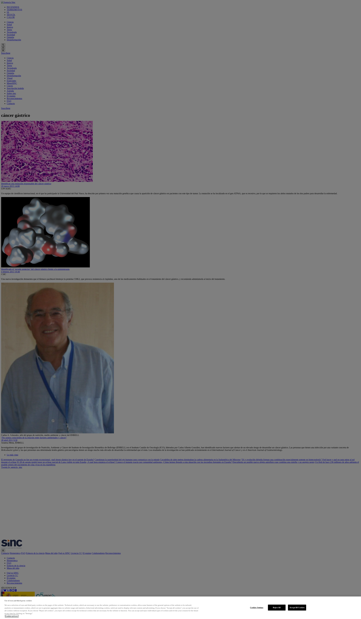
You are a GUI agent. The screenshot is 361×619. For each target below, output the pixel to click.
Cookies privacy (11, 616)
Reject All (277, 607)
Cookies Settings (256, 607)
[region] (180, 607)
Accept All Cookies (297, 607)
